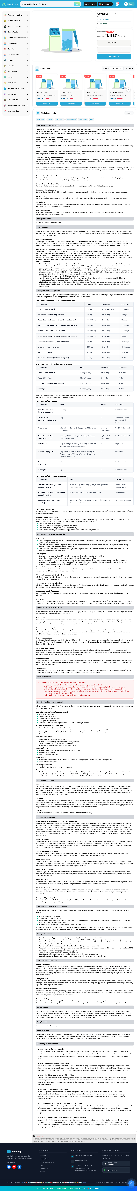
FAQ (91, 119)
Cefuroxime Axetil (103, 19)
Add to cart (114, 57)
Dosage (50, 119)
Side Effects (59, 119)
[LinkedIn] (19, 1167)
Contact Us (44, 1169)
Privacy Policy (44, 1159)
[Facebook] (9, 1167)
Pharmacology (71, 119)
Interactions (83, 119)
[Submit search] (77, 4)
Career (42, 1172)
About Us (43, 1156)
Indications (40, 119)
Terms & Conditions (47, 1162)
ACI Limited (103, 24)
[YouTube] (14, 1167)
